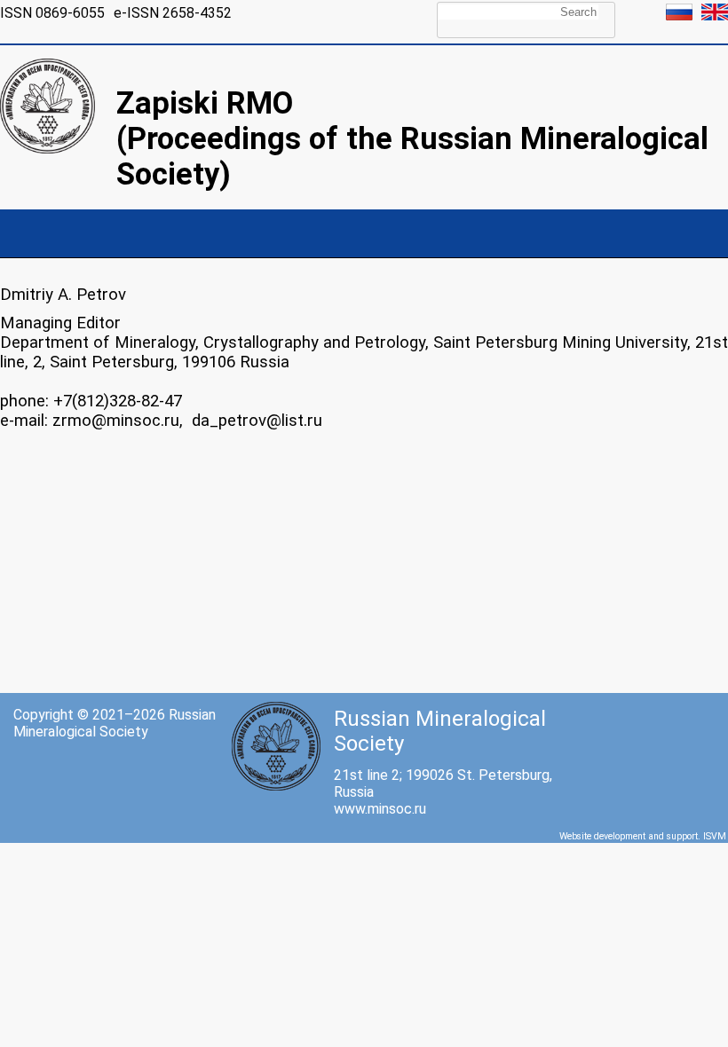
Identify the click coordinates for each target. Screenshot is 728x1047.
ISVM (714, 836)
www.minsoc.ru (380, 808)
